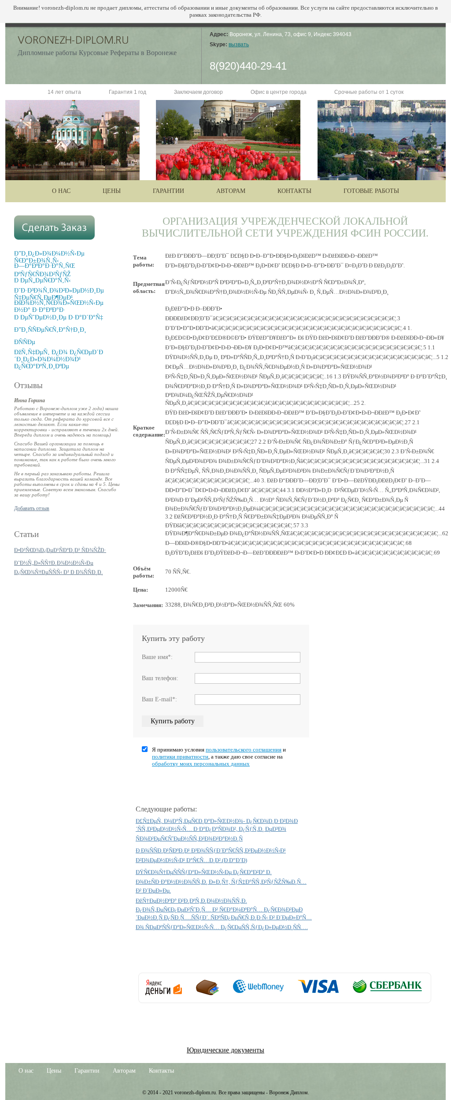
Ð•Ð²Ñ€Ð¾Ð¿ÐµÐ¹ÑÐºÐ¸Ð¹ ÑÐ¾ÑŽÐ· (60, 550)
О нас (61, 191)
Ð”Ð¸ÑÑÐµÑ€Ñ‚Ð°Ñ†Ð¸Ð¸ (50, 329)
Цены (112, 191)
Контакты (294, 191)
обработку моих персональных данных (201, 763)
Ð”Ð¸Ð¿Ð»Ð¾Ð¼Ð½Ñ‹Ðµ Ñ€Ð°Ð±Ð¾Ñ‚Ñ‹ (49, 257)
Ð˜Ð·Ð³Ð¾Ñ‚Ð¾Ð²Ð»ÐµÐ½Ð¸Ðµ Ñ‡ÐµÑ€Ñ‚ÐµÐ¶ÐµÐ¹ (59, 294)
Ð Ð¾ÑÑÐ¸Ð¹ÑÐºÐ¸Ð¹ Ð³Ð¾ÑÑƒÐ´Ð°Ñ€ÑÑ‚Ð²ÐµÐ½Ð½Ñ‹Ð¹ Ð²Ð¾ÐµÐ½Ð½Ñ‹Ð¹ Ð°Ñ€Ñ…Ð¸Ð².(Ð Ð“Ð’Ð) (211, 855)
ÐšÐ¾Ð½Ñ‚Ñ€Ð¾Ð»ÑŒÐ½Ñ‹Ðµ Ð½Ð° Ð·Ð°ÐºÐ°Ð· (59, 306)
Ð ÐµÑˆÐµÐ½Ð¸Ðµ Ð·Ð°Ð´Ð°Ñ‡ (58, 317)
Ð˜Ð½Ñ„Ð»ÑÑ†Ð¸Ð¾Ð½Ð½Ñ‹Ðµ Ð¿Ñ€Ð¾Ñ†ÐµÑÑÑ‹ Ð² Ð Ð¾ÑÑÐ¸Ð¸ (58, 567)
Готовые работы (371, 191)
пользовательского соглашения (243, 749)
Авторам (230, 191)
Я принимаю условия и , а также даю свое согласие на (219, 756)
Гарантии (168, 191)
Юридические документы (225, 1050)
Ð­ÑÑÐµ (24, 342)
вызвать (239, 44)
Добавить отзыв (31, 508)
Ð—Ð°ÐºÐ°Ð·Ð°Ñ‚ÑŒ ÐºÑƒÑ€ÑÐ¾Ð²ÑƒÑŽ (44, 270)
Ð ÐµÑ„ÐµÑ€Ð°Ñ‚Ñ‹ (42, 280)
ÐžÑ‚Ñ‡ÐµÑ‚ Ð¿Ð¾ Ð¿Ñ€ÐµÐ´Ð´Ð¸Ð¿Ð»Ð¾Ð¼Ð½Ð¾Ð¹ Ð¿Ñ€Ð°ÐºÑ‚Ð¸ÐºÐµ (58, 359)
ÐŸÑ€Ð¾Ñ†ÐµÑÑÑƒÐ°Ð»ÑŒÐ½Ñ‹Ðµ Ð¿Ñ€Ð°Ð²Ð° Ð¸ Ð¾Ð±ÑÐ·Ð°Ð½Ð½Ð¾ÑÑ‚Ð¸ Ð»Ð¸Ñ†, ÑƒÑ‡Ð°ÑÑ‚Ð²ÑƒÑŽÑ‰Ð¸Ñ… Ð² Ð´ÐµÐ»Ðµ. (221, 881)
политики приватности (180, 756)
